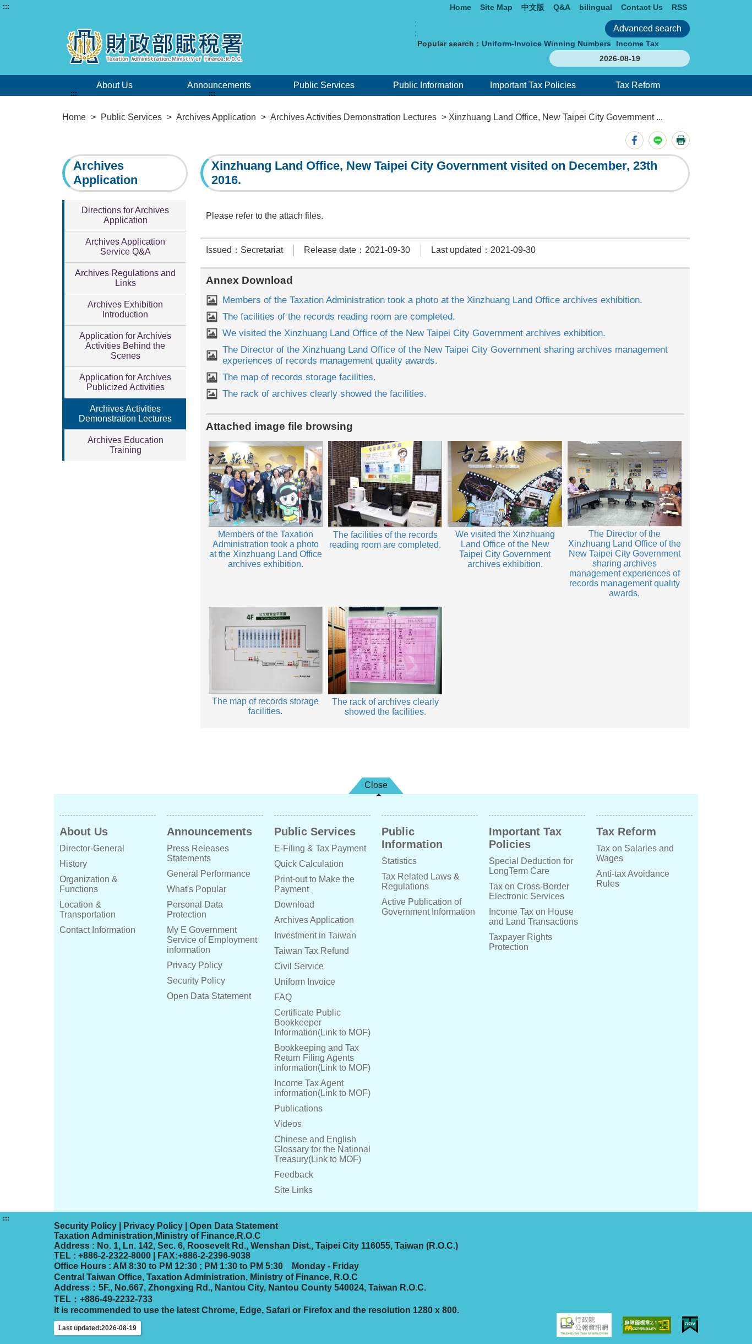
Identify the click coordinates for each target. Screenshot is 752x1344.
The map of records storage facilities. (299, 377)
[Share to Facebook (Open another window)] (634, 140)
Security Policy (196, 980)
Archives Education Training (126, 445)
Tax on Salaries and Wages (635, 853)
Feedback (293, 1174)
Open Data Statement (209, 996)
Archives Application (216, 117)
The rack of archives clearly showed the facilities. (324, 393)
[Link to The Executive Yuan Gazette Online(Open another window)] (584, 1325)
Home (460, 7)
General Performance (208, 873)
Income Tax (637, 43)
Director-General (91, 848)
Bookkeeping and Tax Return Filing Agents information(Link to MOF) (322, 1057)
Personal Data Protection (195, 909)
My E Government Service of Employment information (212, 939)
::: (6, 6)
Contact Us (642, 7)
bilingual (595, 7)
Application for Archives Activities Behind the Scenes (125, 345)
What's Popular (196, 889)
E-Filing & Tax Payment (320, 848)
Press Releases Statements (198, 853)
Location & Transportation (87, 909)
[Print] (681, 140)
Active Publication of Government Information (428, 906)
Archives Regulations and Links (125, 278)
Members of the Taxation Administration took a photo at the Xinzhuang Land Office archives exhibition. (432, 300)
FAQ (283, 997)
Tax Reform (637, 85)
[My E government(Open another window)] (690, 1325)
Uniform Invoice (304, 981)
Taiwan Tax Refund (311, 951)
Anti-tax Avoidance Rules (632, 878)
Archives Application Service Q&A (125, 246)
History (73, 863)
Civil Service (299, 966)
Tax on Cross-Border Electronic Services (529, 891)
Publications (298, 1108)
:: (416, 28)
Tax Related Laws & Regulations (421, 881)
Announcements (219, 85)
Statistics (399, 861)
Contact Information (97, 930)
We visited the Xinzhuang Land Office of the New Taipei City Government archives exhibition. (414, 333)
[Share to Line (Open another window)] (658, 140)
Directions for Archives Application (125, 215)
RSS (679, 7)
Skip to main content (41, 6)
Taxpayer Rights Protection (520, 942)
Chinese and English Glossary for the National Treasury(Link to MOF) (322, 1149)
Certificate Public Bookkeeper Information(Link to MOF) (322, 1022)
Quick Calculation (309, 863)
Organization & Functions (88, 884)
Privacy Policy (194, 965)
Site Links (293, 1190)
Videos (288, 1124)
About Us (114, 85)
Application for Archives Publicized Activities (125, 382)
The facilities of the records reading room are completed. (338, 316)
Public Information (428, 85)
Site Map (496, 7)
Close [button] (376, 785)
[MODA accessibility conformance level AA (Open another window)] (647, 1325)
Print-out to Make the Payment (314, 884)
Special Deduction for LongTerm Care (531, 866)
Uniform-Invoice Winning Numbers (546, 43)
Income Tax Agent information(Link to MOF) (322, 1088)
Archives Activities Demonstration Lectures (353, 117)
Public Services (324, 85)
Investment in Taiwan (315, 935)
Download (294, 904)
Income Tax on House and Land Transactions (533, 916)
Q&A (561, 7)
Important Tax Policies (533, 85)
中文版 (532, 7)
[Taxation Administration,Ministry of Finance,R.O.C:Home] (187, 46)
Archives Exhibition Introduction (125, 309)
